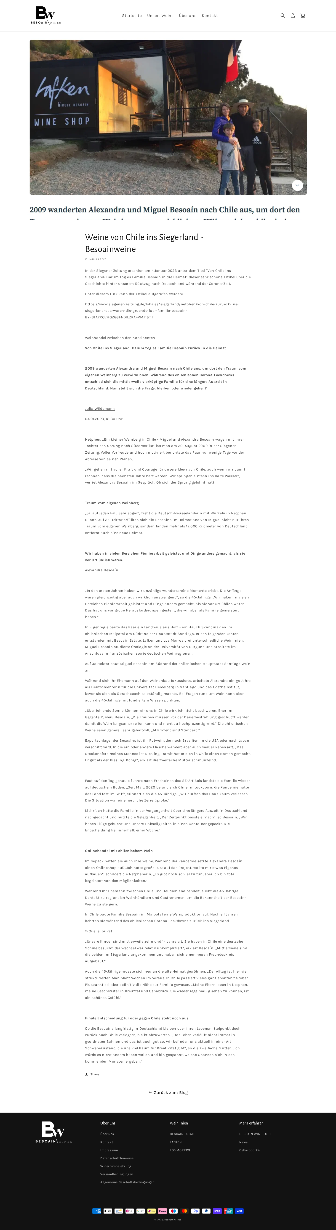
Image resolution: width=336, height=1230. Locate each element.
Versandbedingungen (116, 1174)
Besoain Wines (172, 1219)
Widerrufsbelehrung (115, 1166)
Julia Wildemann (100, 408)
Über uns (107, 1134)
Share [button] (94, 1074)
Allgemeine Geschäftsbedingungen (127, 1182)
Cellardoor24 (249, 1150)
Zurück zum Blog (171, 1092)
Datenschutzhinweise (116, 1158)
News (243, 1142)
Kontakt (106, 1142)
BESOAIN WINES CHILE (256, 1134)
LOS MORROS (180, 1150)
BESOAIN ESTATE (182, 1134)
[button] (283, 16)
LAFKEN (176, 1142)
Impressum (109, 1150)
